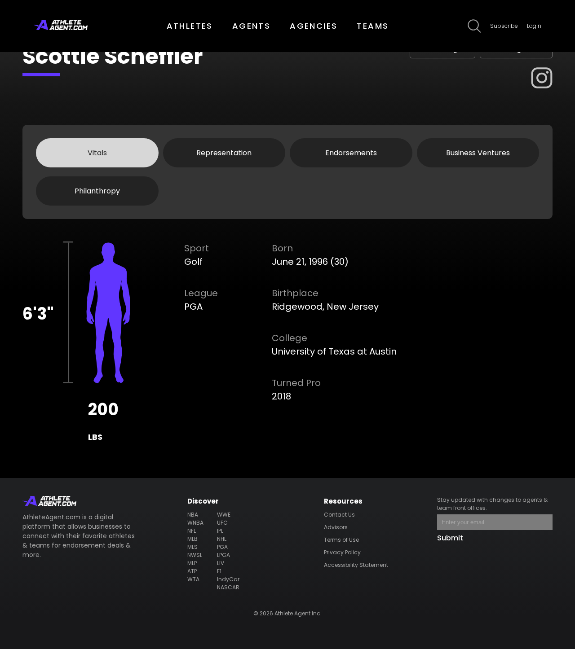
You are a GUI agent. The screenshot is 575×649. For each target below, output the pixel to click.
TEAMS (373, 25)
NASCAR (228, 587)
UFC (222, 522)
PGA (222, 547)
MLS (192, 547)
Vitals (97, 153)
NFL (191, 531)
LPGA (223, 555)
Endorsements (351, 153)
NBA (192, 514)
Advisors (336, 527)
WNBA (195, 522)
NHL (221, 539)
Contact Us (339, 514)
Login (534, 26)
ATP (192, 571)
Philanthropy (97, 191)
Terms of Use (341, 540)
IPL (220, 531)
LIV (220, 563)
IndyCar (228, 579)
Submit (450, 538)
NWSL (194, 555)
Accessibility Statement (356, 565)
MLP (192, 563)
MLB (192, 539)
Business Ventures (478, 153)
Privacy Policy (342, 552)
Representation (224, 153)
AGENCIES (313, 25)
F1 (219, 571)
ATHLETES (190, 25)
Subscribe (504, 26)
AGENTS (251, 25)
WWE (223, 514)
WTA (193, 579)
